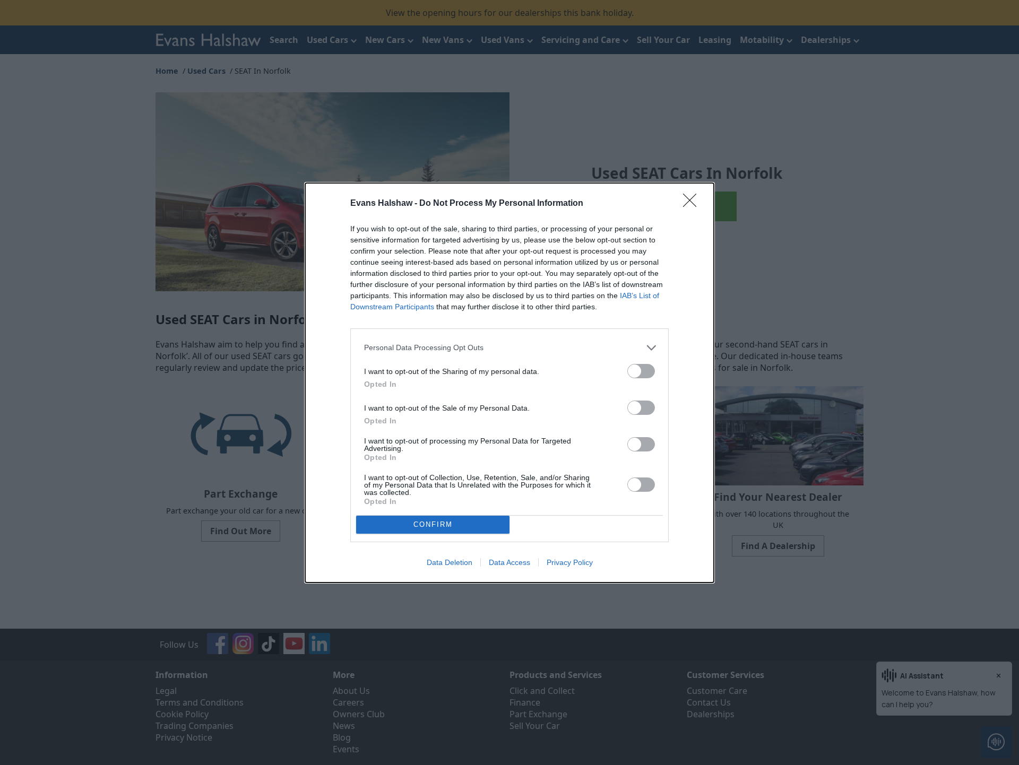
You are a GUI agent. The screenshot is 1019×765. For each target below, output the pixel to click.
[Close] (693, 204)
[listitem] (509, 347)
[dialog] (509, 383)
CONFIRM (433, 524)
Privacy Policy (570, 562)
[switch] (641, 371)
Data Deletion (449, 562)
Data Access (509, 562)
